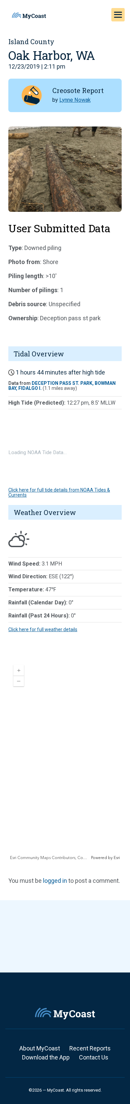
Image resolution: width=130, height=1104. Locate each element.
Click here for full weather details (42, 629)
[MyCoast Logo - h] (29, 15)
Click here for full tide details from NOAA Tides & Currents (59, 492)
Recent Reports (90, 1048)
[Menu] (118, 14)
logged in (55, 880)
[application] (65, 760)
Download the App (46, 1057)
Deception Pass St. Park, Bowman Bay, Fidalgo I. (62, 385)
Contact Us (93, 1057)
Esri (117, 857)
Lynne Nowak (75, 100)
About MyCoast (39, 1048)
